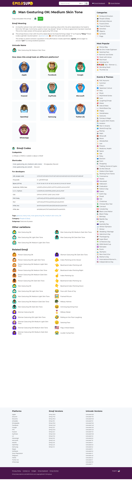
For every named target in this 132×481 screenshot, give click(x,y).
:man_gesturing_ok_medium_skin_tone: (27, 164)
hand (24, 216)
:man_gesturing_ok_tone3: (22, 167)
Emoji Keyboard (43, 471)
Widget (33, 471)
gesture (19, 216)
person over (44, 36)
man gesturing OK (37, 216)
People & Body (25, 218)
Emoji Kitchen (54, 471)
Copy (40, 19)
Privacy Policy (16, 471)
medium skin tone (51, 216)
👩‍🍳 (114, 3)
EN (80, 3)
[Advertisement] (52, 358)
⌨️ (98, 3)
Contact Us (26, 471)
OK (60, 216)
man (28, 216)
